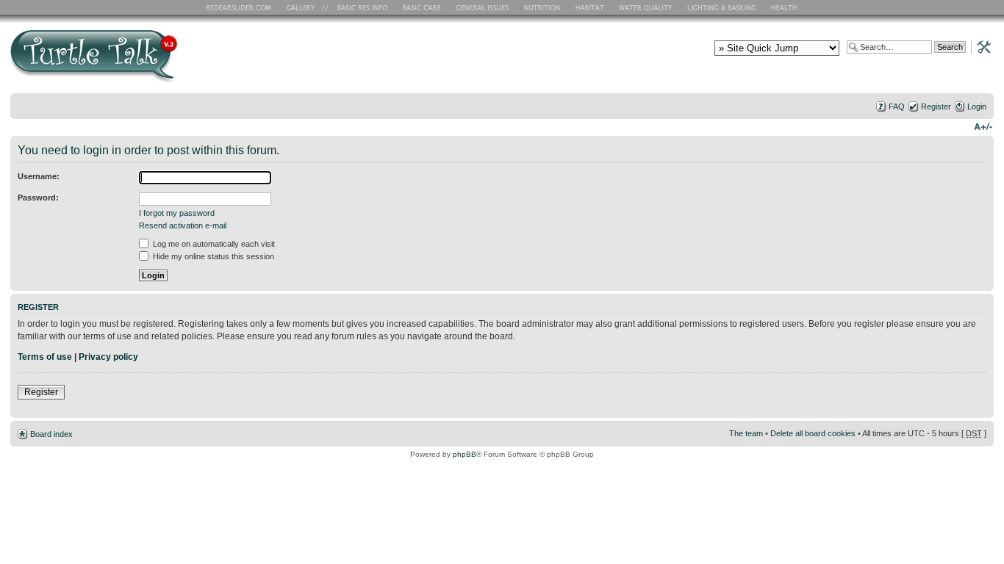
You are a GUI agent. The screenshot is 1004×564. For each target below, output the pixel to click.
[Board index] (199, 61)
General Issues (484, 7)
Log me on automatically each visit (213, 243)
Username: (39, 176)
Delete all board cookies (813, 433)
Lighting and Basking (722, 7)
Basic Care (421, 7)
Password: (38, 197)
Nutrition (544, 7)
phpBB (464, 454)
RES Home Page (241, 7)
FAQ (897, 106)
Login (976, 106)
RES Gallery (305, 7)
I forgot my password (177, 213)
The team (746, 433)
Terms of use (45, 357)
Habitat (590, 7)
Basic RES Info (359, 7)
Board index (51, 434)
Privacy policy (108, 357)
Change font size (983, 125)
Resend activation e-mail (182, 225)
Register (936, 106)
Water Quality (645, 7)
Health (785, 7)
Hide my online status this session (212, 256)
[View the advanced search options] (980, 46)
